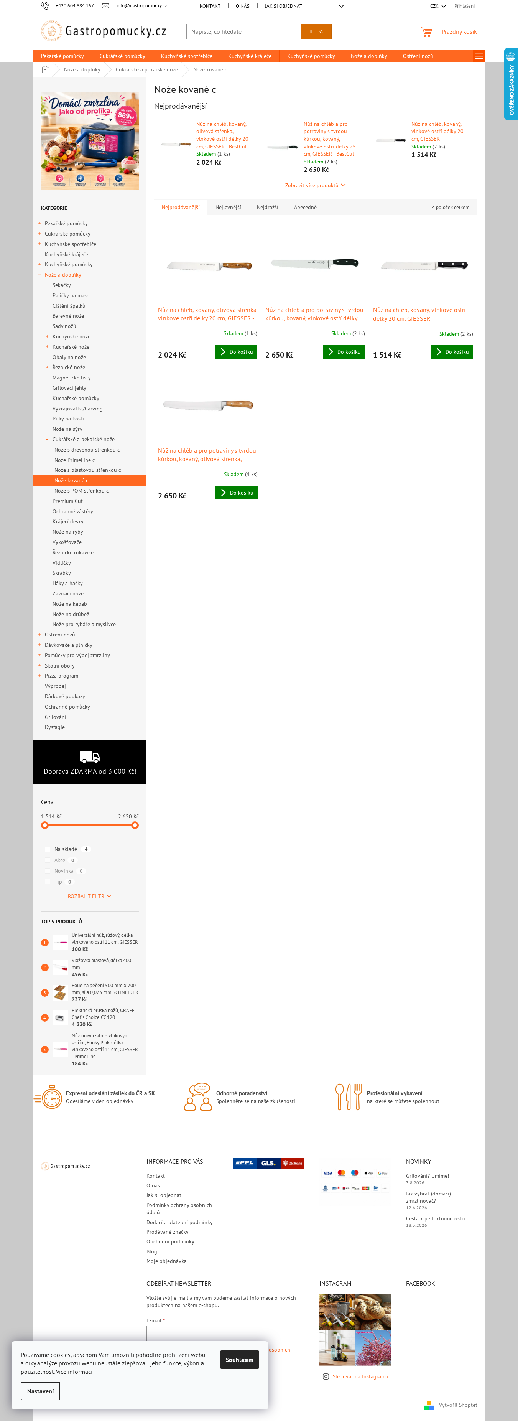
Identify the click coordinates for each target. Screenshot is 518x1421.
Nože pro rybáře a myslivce (84, 624)
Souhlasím (239, 1359)
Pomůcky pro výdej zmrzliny (77, 655)
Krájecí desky (68, 521)
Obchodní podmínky (170, 1241)
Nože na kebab (70, 603)
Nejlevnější (228, 207)
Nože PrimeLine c (74, 460)
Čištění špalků (69, 305)
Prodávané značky (167, 1231)
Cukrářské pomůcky (67, 233)
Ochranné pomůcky (67, 706)
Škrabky (62, 572)
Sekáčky (62, 285)
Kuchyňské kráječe (66, 254)
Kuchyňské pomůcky (69, 264)
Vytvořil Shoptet (458, 1404)
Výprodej (55, 685)
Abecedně (305, 207)
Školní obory (60, 665)
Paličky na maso (71, 295)
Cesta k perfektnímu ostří (435, 1218)
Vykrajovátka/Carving (78, 408)
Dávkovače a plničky (68, 644)
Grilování (55, 717)
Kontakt (210, 6)
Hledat (316, 31)
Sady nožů (64, 326)
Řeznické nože (69, 367)
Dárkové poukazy (65, 696)
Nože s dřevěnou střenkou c (87, 449)
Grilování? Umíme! (427, 1175)
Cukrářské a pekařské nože (84, 439)
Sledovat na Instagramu (360, 1376)
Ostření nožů (60, 634)
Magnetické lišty (72, 377)
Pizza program (61, 675)
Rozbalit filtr (86, 896)
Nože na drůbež (71, 614)
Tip (62, 881)
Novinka (68, 870)
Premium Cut (68, 501)
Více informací (74, 1371)
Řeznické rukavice (73, 552)
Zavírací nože (68, 593)
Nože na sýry (67, 428)
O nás (243, 6)
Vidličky (62, 562)
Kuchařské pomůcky (76, 398)
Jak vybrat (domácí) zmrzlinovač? (428, 1197)
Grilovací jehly (69, 387)
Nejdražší (267, 207)
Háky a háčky (68, 583)
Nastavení (40, 1391)
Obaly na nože (69, 357)
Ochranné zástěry (73, 511)
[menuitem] (62, 56)
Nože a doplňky (63, 274)
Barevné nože (68, 315)
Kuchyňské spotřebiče (70, 244)
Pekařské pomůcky (66, 223)
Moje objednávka (166, 1261)
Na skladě (70, 849)
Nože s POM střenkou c (81, 490)
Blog (151, 1251)
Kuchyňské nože (71, 336)
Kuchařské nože (71, 346)
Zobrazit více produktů (312, 185)
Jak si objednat (283, 6)
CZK (435, 6)
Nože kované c (71, 480)
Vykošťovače (67, 542)
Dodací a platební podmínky (179, 1222)
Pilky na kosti (68, 418)
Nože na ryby (68, 531)
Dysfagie (55, 727)
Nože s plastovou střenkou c (87, 470)
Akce (64, 860)
